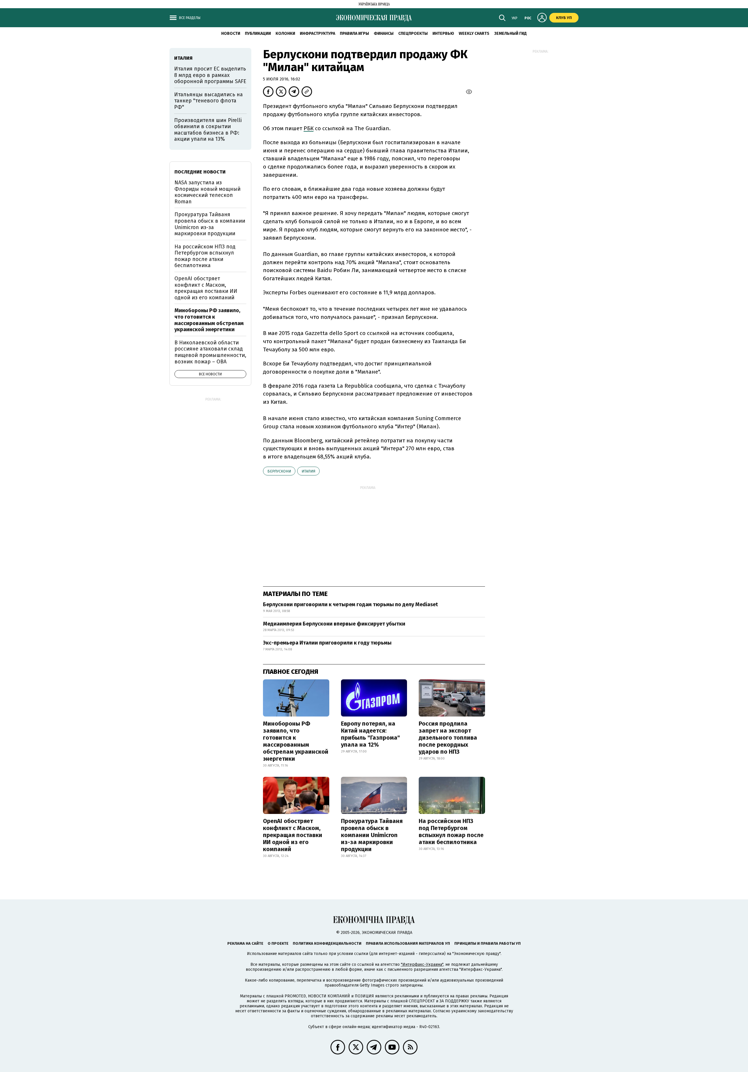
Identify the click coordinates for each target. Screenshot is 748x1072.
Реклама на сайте (245, 943)
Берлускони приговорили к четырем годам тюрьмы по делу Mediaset (350, 604)
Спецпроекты (413, 33)
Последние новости (200, 172)
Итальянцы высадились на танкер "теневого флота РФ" (208, 100)
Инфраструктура (317, 33)
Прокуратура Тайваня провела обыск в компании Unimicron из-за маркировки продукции (372, 835)
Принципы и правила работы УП (487, 943)
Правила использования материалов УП (408, 943)
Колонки (285, 33)
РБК (309, 128)
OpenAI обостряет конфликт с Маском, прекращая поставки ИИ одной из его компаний (292, 835)
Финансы (384, 33)
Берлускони (279, 471)
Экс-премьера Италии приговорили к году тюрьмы (327, 643)
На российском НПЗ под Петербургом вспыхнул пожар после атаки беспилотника (451, 831)
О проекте (278, 943)
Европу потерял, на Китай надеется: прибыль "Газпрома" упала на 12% (370, 734)
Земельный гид (510, 33)
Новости (230, 33)
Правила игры (354, 33)
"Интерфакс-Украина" (422, 964)
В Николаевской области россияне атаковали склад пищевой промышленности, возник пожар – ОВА (210, 352)
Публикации (258, 33)
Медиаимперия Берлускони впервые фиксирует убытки (334, 624)
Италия (308, 471)
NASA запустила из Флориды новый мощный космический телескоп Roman (207, 192)
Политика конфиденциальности (327, 943)
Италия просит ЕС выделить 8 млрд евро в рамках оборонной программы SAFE (210, 75)
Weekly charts (474, 33)
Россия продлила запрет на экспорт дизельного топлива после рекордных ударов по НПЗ (448, 737)
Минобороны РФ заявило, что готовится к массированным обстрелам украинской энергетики (295, 741)
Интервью (443, 33)
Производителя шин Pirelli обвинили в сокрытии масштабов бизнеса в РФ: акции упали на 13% (208, 129)
